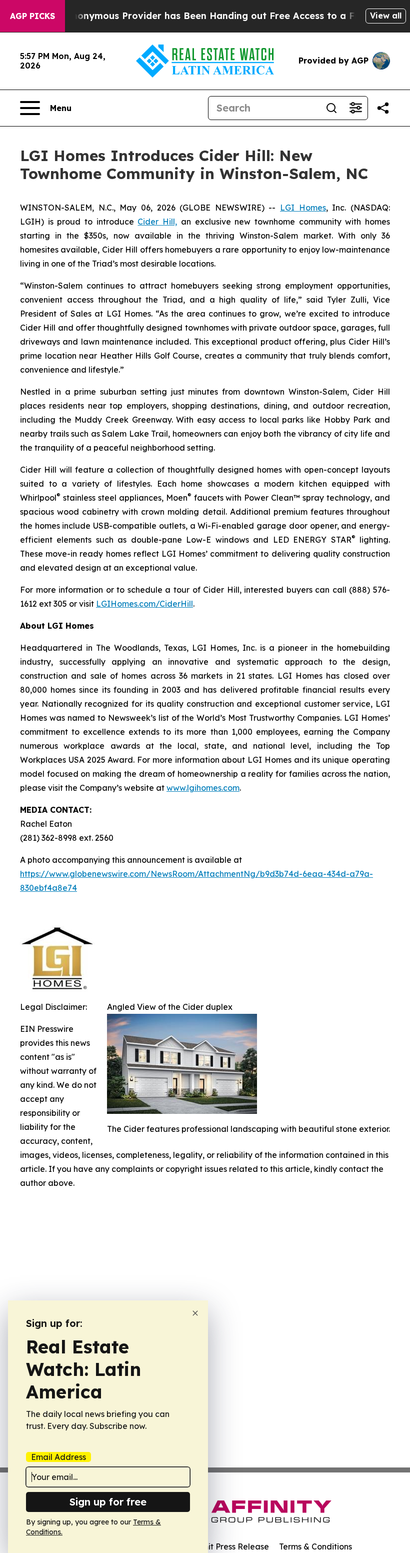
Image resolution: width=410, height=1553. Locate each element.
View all (386, 16)
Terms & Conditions (315, 1546)
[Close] (195, 1313)
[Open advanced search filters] (356, 108)
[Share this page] (383, 108)
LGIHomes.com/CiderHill (144, 604)
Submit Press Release (227, 1546)
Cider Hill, (157, 222)
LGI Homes (303, 208)
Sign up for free (108, 1501)
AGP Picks (32, 16)
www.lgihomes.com (203, 788)
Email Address (58, 1457)
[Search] (332, 108)
